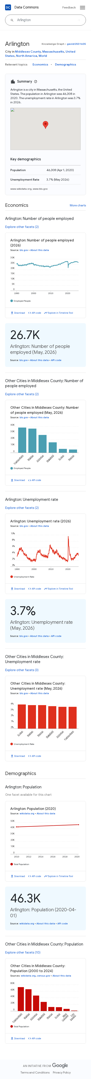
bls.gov (24, 250)
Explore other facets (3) (22, 670)
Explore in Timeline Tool (60, 312)
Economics (40, 64)
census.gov (43, 975)
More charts (78, 205)
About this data (39, 250)
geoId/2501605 (76, 43)
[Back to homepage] (8, 7)
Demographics (65, 64)
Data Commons (26, 7)
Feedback (69, 7)
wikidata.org (27, 813)
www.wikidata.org (21, 188)
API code (36, 312)
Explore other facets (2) (22, 227)
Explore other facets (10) (22, 952)
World (43, 56)
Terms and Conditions (35, 1072)
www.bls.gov (40, 188)
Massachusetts (53, 51)
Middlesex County (28, 51)
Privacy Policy (62, 1072)
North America (26, 56)
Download (19, 312)
